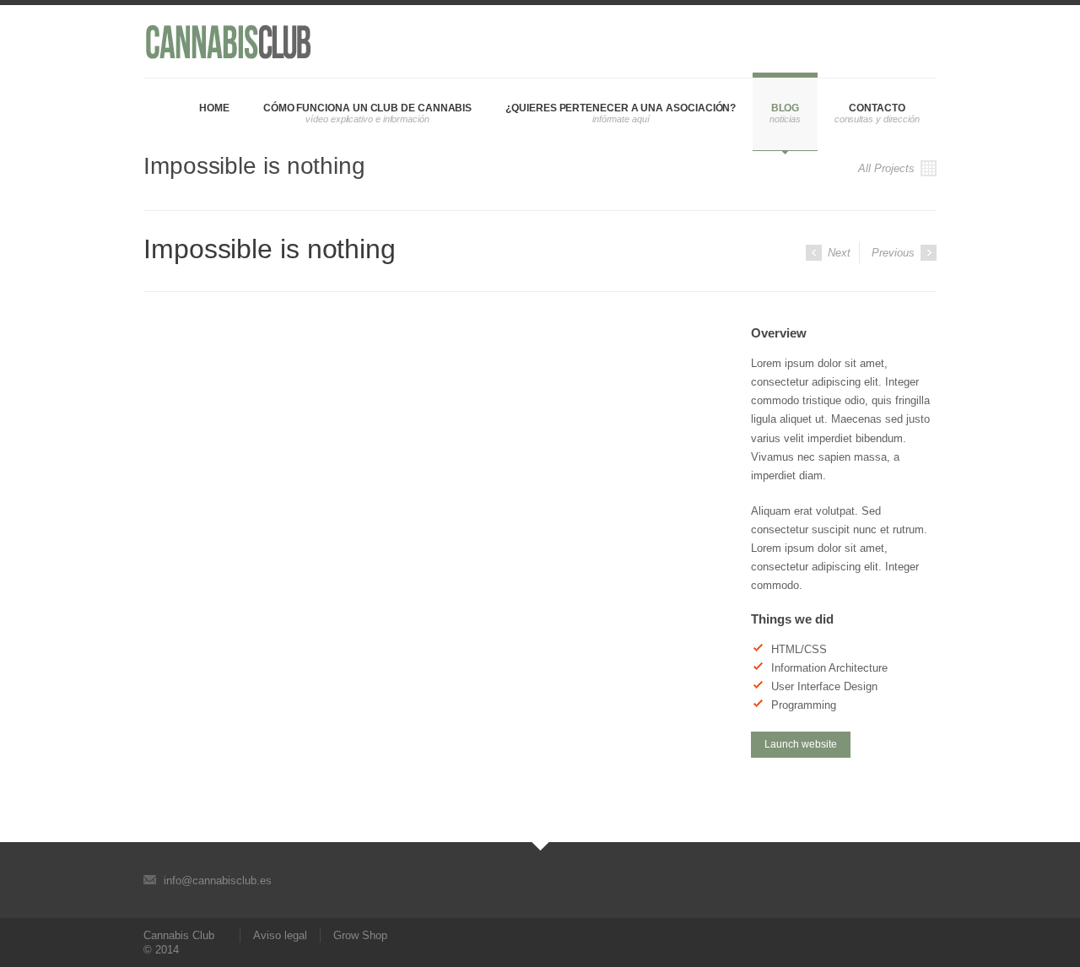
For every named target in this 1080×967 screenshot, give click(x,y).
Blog (785, 108)
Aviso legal (280, 935)
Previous (895, 252)
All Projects (888, 168)
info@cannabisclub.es (218, 880)
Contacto (876, 108)
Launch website (800, 744)
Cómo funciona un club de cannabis (367, 108)
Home (214, 108)
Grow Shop (360, 935)
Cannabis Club (178, 935)
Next (837, 252)
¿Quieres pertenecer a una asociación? (620, 108)
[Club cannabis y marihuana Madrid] (227, 41)
